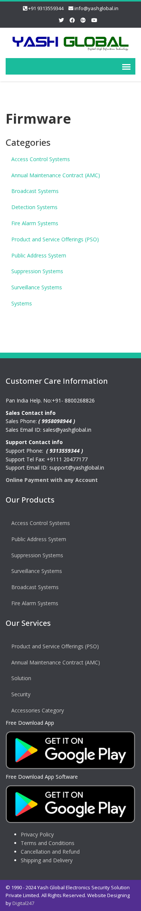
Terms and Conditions (47, 843)
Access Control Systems (40, 159)
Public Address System (38, 255)
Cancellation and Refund (50, 851)
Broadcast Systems (35, 190)
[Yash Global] (70, 41)
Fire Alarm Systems (34, 223)
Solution (21, 678)
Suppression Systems (37, 271)
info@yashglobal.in (96, 8)
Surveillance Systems (36, 287)
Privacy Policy (37, 834)
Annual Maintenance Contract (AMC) (55, 175)
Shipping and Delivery (47, 860)
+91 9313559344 (46, 8)
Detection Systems (34, 207)
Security (20, 694)
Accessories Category (37, 710)
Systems (21, 303)
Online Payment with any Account (52, 479)
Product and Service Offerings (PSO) (55, 239)
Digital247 (23, 903)
